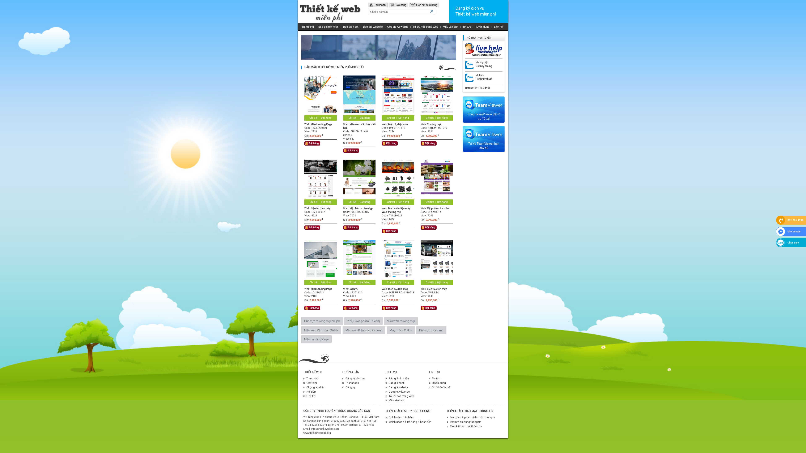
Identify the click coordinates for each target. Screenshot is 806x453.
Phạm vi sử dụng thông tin (465, 421)
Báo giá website (373, 26)
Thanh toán (352, 382)
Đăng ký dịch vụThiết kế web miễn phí (475, 11)
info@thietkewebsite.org (325, 428)
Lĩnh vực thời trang (431, 330)
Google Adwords (397, 26)
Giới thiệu (312, 382)
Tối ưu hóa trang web (425, 26)
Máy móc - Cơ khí (401, 330)
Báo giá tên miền (328, 26)
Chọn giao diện (315, 387)
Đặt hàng (326, 117)
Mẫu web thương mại (401, 321)
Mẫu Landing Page (316, 339)
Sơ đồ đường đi (441, 387)
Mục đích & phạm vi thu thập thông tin (473, 417)
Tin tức (467, 26)
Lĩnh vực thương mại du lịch (322, 321)
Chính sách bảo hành (401, 417)
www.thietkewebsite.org (317, 432)
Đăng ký (350, 387)
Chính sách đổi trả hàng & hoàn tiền (410, 421)
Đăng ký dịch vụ (355, 378)
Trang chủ (308, 26)
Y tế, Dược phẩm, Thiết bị (363, 321)
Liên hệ (498, 26)
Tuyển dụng (482, 26)
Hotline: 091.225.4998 (478, 88)
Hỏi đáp (311, 391)
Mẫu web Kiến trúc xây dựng (363, 330)
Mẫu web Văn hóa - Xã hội (321, 330)
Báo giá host (351, 26)
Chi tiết (314, 117)
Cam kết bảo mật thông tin (466, 426)
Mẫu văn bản (450, 26)
